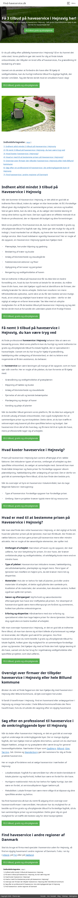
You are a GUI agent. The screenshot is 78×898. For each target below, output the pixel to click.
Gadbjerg (51, 748)
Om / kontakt (51, 896)
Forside (43, 896)
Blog (59, 896)
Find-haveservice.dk (14, 3)
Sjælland (29, 854)
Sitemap (65, 896)
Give (67, 748)
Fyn (15, 854)
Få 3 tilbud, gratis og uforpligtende (39, 30)
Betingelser (73, 896)
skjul (28, 142)
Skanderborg (31, 752)
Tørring (5, 752)
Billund (60, 748)
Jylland (6, 854)
